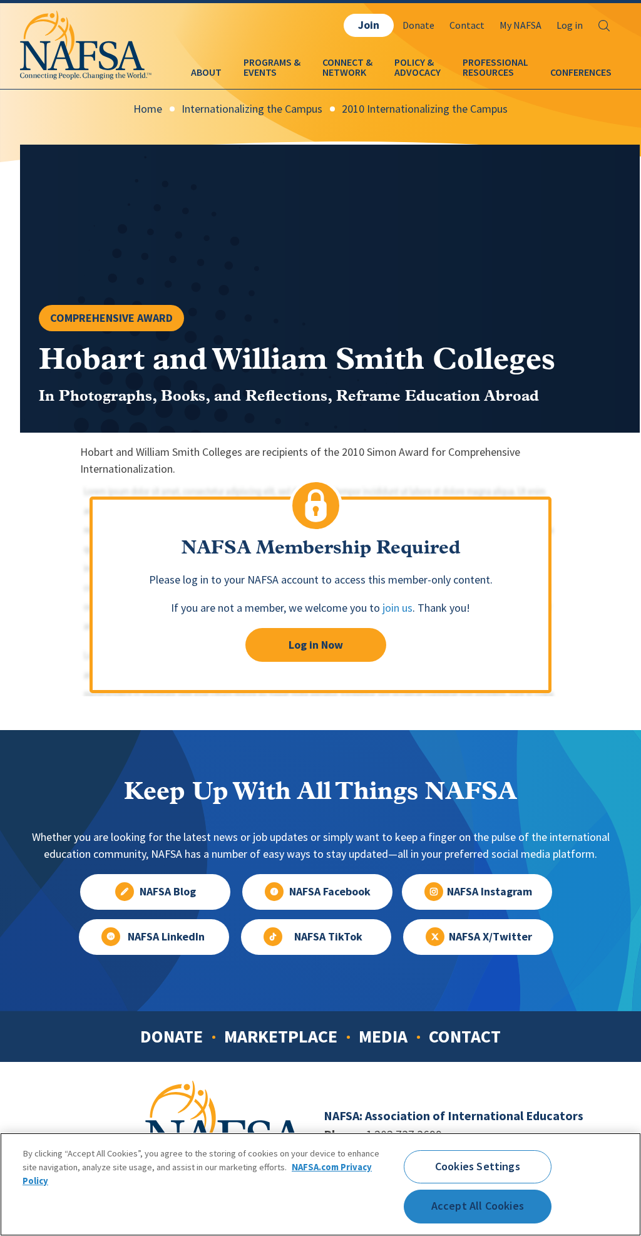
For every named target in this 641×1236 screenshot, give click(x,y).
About (206, 72)
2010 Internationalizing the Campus (425, 108)
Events (260, 72)
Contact (467, 25)
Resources (488, 72)
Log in (569, 25)
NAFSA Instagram (489, 891)
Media (383, 1036)
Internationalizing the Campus (252, 108)
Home (147, 108)
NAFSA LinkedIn (166, 936)
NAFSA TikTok (328, 936)
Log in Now (316, 644)
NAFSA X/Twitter (490, 936)
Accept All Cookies (477, 1205)
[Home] (85, 68)
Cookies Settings (477, 1166)
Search (604, 25)
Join (368, 25)
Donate (418, 25)
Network (344, 72)
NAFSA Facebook (330, 891)
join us (397, 607)
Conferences (581, 72)
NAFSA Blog (168, 891)
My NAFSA (520, 25)
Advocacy (417, 72)
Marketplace (280, 1036)
